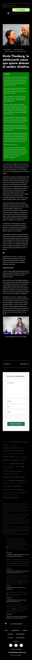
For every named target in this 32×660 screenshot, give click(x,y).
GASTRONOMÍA (20, 634)
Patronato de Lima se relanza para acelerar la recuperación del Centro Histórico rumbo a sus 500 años (15, 510)
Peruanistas (15, 474)
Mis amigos (5, 468)
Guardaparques (24, 457)
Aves (5, 445)
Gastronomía (14, 457)
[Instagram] (16, 645)
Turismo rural (5, 492)
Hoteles (22, 460)
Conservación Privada (8, 453)
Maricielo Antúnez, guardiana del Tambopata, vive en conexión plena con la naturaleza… (15, 504)
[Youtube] (21, 645)
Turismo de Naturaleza (13, 489)
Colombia (5, 451)
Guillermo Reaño (11, 460)
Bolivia (9, 445)
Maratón (5, 466)
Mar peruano (11, 466)
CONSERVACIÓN (15, 630)
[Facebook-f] (10, 645)
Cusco (16, 453)
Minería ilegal (20, 466)
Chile (18, 448)
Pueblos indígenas (16, 480)
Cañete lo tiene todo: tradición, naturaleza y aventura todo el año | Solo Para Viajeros (17, 607)
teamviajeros (7, 49)
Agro (4, 442)
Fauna (6, 456)
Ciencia (23, 448)
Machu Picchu (6, 464)
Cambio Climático (9, 51)
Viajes (15, 495)
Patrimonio (6, 474)
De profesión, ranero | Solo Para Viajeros (17, 592)
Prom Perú (5, 480)
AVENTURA (10, 634)
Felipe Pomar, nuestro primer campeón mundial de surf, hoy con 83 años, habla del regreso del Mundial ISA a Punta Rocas (16, 530)
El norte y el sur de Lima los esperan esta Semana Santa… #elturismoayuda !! (17, 611)
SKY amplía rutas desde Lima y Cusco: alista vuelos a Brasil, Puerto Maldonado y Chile (15, 517)
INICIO (6, 630)
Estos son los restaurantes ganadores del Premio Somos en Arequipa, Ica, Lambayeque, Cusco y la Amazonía (16, 523)
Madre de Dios (17, 463)
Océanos (11, 469)
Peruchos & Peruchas (14, 477)
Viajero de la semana (14, 492)
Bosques (14, 445)
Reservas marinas (18, 483)
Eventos (22, 453)
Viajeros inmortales (8, 495)
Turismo (17, 486)
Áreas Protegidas (10, 497)
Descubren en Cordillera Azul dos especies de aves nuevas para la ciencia (17, 565)
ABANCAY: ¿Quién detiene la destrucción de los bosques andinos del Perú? (17, 549)
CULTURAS (10, 638)
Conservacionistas (16, 450)
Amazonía (14, 441)
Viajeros (23, 492)
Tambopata (7, 486)
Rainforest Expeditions (8, 483)
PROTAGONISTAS (19, 49)
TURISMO (25, 630)
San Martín (25, 483)
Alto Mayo (7, 442)
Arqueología (24, 442)
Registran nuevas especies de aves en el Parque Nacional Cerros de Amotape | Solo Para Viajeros (17, 561)
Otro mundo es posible (20, 51)
